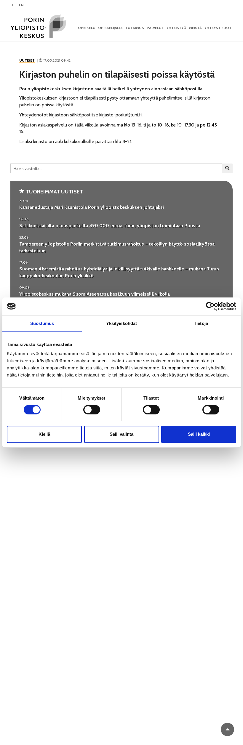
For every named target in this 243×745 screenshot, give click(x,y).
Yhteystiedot (217, 27)
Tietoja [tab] (201, 323)
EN (21, 5)
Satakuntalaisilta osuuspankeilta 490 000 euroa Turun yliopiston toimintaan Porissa (109, 225)
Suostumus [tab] (42, 323)
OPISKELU (86, 27)
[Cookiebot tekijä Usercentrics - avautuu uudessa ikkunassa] (210, 306)
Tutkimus (134, 27)
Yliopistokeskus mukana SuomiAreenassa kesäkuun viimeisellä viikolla (94, 294)
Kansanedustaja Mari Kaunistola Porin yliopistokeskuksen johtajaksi (91, 207)
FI (11, 5)
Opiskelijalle (110, 27)
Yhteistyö (176, 27)
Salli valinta (121, 434)
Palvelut (155, 27)
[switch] (91, 409)
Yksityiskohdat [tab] (121, 323)
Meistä (195, 27)
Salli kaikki (199, 434)
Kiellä (44, 434)
